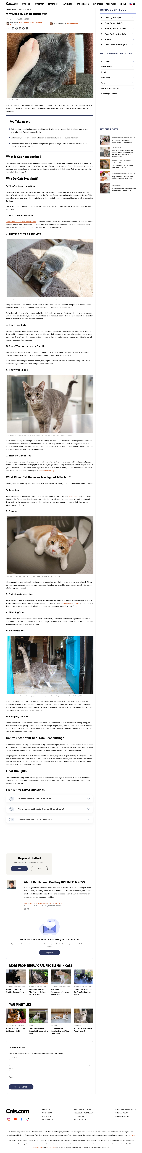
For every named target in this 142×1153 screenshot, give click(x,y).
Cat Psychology (25, 9)
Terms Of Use (79, 1116)
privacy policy (51, 1147)
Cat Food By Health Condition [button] (114, 28)
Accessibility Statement (84, 1113)
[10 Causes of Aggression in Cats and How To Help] (61, 983)
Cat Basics (54, 1025)
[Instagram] (8, 1119)
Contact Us (47, 1113)
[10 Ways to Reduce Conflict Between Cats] (16, 983)
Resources (111, 4)
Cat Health (67, 4)
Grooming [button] (105, 77)
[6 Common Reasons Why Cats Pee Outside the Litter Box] (38, 983)
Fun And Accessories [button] (110, 88)
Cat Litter (39, 4)
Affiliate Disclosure (82, 1109)
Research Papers (122, 1116)
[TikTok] (27, 1119)
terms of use (38, 1147)
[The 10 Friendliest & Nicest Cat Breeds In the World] (38, 1022)
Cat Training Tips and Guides (15, 1025)
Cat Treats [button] (106, 39)
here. (133, 1135)
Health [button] (104, 72)
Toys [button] (103, 83)
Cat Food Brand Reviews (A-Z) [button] (114, 45)
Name (12, 1068)
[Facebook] (21, 1119)
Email (11, 1077)
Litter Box (53, 4)
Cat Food (26, 4)
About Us (46, 1109)
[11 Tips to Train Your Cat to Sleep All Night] (16, 1022)
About (123, 4)
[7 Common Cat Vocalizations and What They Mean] (61, 1022)
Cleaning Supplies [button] (109, 93)
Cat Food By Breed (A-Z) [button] (111, 23)
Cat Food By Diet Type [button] (111, 18)
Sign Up (49, 952)
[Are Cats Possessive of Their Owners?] (83, 1022)
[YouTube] (15, 1119)
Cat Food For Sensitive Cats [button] (113, 34)
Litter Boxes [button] (106, 67)
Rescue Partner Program (125, 1109)
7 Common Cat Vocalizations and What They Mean (60, 1031)
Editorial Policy (121, 1113)
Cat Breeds (98, 4)
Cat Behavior (83, 4)
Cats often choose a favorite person (21, 222)
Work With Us (48, 1120)
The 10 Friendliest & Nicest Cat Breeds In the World (38, 1031)
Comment (13, 1057)
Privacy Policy (80, 1120)
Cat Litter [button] (105, 61)
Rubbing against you (69, 603)
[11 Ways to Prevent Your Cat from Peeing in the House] (83, 983)
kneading (73, 496)
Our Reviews (47, 1116)
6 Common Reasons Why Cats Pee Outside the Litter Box (37, 992)
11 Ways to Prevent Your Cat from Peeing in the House (83, 992)
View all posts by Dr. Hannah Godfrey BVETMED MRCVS (43, 903)
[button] (130, 4)
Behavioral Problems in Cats (15, 986)
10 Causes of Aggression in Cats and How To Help (60, 992)
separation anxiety (46, 470)
